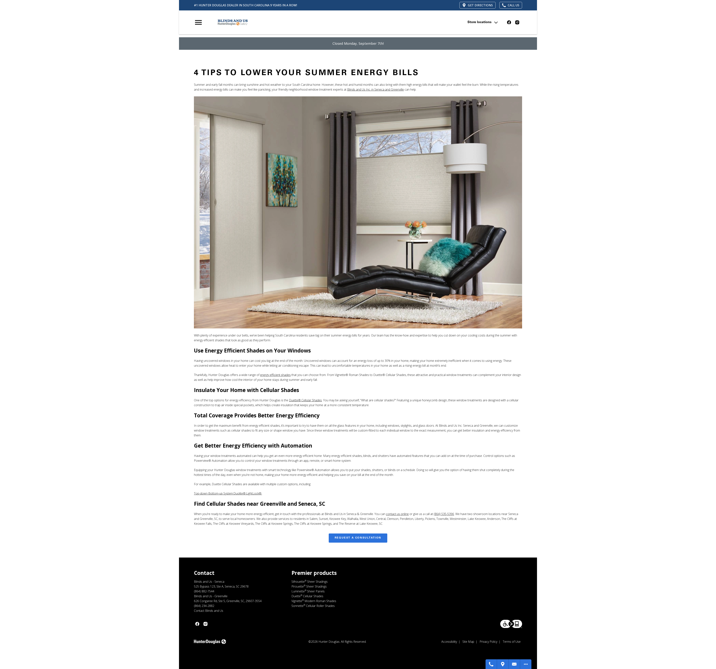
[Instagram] (517, 22)
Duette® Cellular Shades (305, 400)
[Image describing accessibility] (511, 623)
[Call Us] (491, 664)
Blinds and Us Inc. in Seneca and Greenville (375, 89)
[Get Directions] (503, 664)
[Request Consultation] (514, 664)
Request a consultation (358, 538)
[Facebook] (509, 22)
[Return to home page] (271, 22)
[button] (198, 22)
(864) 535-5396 (444, 514)
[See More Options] (525, 664)
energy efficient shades (275, 375)
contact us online (397, 514)
